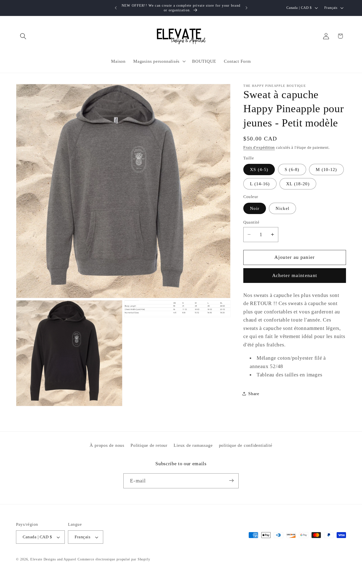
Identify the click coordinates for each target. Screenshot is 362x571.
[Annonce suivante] (246, 8)
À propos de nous (107, 445)
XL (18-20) (298, 183)
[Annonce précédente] (115, 8)
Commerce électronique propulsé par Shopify (114, 559)
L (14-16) (260, 183)
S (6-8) (292, 169)
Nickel (282, 208)
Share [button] (253, 393)
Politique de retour (149, 445)
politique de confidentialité (245, 445)
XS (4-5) (259, 169)
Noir (254, 208)
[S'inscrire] (231, 480)
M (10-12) (326, 169)
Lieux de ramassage (193, 445)
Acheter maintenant (294, 275)
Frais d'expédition (259, 147)
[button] (23, 36)
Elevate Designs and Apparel (53, 559)
